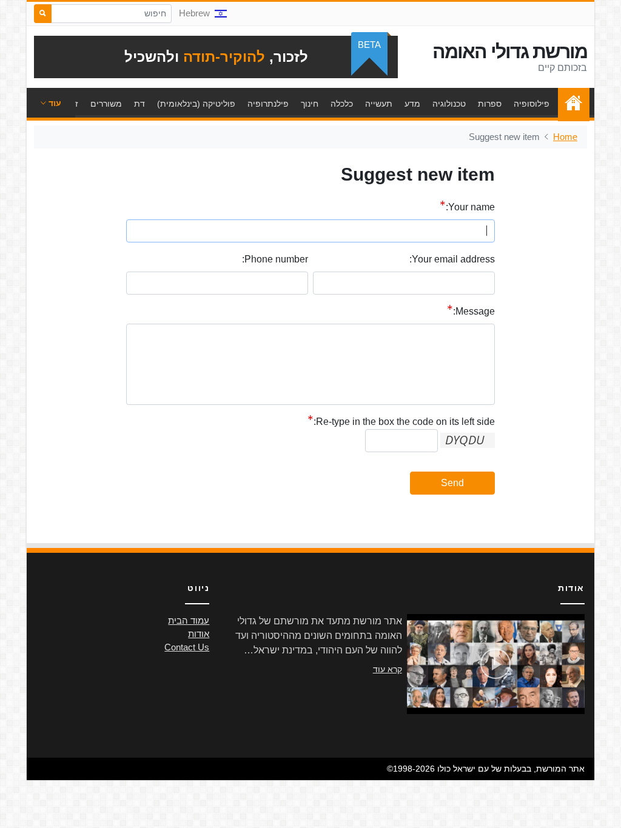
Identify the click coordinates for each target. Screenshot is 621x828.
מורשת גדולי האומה (509, 51)
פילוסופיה (531, 104)
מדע (412, 104)
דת (139, 104)
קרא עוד (387, 669)
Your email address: (452, 259)
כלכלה (342, 104)
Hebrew (194, 13)
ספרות (490, 104)
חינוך (309, 104)
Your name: (470, 207)
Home (565, 137)
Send (452, 483)
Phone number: (275, 259)
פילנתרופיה (268, 104)
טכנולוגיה (449, 104)
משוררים (106, 104)
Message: (474, 311)
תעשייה (378, 104)
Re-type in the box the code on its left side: (404, 421)
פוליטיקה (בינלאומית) (196, 104)
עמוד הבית (570, 103)
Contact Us (186, 647)
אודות (198, 634)
